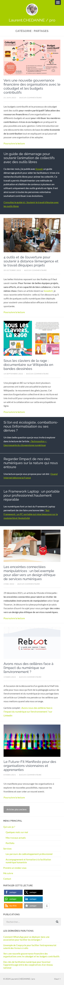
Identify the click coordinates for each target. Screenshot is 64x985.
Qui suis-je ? (9, 826)
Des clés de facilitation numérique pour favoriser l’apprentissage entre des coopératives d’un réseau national (28, 965)
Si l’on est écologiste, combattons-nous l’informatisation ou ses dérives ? (31, 426)
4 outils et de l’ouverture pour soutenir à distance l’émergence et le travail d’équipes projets (31, 261)
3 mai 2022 (9, 584)
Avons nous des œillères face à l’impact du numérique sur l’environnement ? (28, 668)
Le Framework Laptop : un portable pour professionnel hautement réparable (32, 495)
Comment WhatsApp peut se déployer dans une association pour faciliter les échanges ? (26, 938)
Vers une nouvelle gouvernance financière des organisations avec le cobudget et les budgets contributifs (32, 86)
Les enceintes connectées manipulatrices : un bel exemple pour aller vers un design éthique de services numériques (30, 573)
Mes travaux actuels (16, 837)
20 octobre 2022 (12, 270)
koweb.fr (48, 290)
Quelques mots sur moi (17, 832)
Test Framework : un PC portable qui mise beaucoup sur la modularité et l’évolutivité (31, 514)
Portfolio (10, 843)
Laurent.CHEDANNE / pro (32, 20)
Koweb (39, 168)
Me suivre (8, 873)
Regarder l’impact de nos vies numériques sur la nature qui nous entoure (31, 463)
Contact (7, 878)
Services (7, 848)
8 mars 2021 (10, 775)
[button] (13, 892)
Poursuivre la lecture (14, 143)
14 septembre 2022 (13, 374)
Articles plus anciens (17, 809)
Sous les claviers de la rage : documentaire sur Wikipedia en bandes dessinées (28, 365)
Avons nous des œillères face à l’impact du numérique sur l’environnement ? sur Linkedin (28, 711)
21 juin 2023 (10, 97)
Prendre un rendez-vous (14, 867)
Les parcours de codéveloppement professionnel (29, 854)
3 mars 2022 (10, 677)
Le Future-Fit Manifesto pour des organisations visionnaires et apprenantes (30, 766)
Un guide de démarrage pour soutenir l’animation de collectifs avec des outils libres (29, 158)
